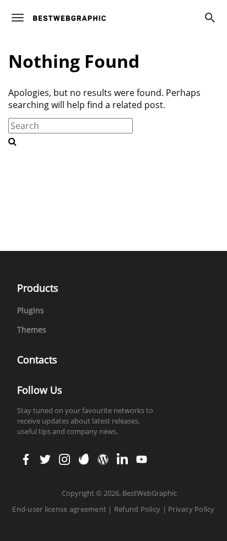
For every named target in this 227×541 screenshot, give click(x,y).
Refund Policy (137, 509)
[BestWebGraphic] (69, 18)
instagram (64, 455)
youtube (141, 455)
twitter (45, 455)
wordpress (103, 455)
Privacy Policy (191, 509)
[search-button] (12, 141)
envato (84, 455)
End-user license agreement (59, 509)
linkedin (122, 455)
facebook (26, 455)
